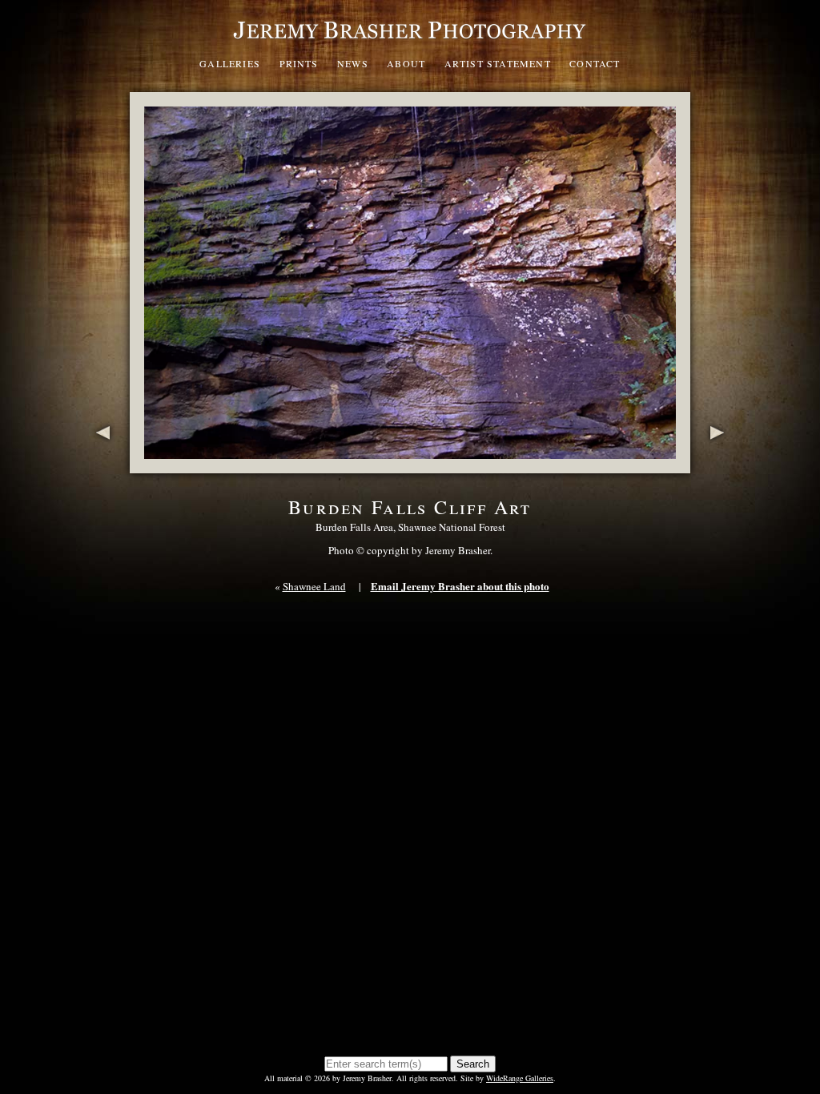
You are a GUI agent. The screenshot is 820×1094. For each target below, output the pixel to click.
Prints (299, 63)
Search (472, 1064)
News (352, 63)
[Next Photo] (720, 464)
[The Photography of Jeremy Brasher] (410, 43)
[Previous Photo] (100, 464)
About (406, 63)
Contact (594, 63)
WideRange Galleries (519, 1078)
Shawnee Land (314, 586)
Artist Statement (497, 63)
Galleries (229, 63)
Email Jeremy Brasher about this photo (460, 585)
